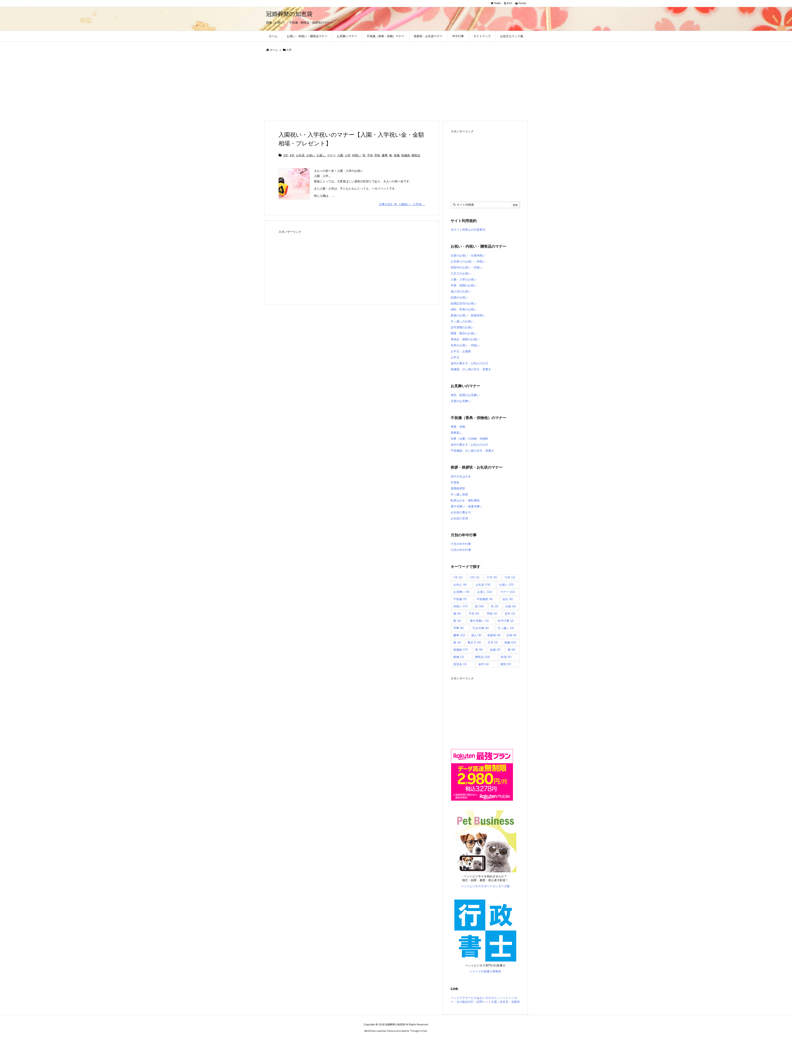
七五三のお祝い (461, 273)
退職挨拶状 (458, 488)
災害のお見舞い (461, 401)
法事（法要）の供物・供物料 (469, 438)
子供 (370, 155)
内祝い (356, 155)
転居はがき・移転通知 (465, 500)
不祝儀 (460, 599)
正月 (493, 642)
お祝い (310, 155)
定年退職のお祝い (462, 327)
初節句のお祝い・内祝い (466, 267)
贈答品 (415, 155)
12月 (509, 577)
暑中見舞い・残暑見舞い (466, 506)
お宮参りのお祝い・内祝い (468, 261)
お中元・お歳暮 (461, 351)
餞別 (506, 664)
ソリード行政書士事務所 (485, 971)
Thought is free (418, 1030)
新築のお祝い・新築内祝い (468, 315)
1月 (457, 577)
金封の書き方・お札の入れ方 (469, 363)
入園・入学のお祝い (464, 279)
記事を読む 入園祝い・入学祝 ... (402, 204)
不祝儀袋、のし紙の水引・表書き (472, 450)
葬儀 (458, 657)
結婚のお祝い (459, 297)
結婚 (495, 649)
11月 (492, 577)
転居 (506, 657)
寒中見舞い (479, 620)
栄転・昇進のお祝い (464, 309)
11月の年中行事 (461, 544)
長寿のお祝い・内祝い (465, 345)
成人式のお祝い (461, 291)
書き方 (474, 642)
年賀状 (455, 482)
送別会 (460, 664)
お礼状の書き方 (461, 512)
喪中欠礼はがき (461, 476)
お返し (321, 155)
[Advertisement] (388, 87)
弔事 (458, 628)
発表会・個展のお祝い (465, 339)
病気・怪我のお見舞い (465, 395)
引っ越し (506, 628)
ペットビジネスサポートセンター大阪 (485, 886)
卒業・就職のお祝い (464, 285)
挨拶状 (494, 635)
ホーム (274, 49)
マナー (331, 155)
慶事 (385, 155)
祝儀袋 (405, 155)
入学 (347, 155)
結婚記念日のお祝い (464, 303)
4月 (292, 155)
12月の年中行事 (461, 550)
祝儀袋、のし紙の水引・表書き (471, 369)
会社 (507, 599)
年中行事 (506, 620)
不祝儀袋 (484, 599)
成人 (476, 635)
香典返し (456, 432)
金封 (483, 664)
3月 (285, 155)
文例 (511, 635)
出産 (510, 606)
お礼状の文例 (459, 518)
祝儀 (397, 155)
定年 (510, 613)
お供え (460, 584)
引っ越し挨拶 (459, 494)
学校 (377, 155)
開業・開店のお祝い (464, 333)
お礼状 (300, 155)
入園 (340, 155)
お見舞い (461, 592)
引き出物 (481, 628)
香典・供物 (458, 426)
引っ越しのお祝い (462, 321)
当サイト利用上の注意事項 (468, 229)
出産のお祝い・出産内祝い (468, 255)
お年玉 (455, 357)
